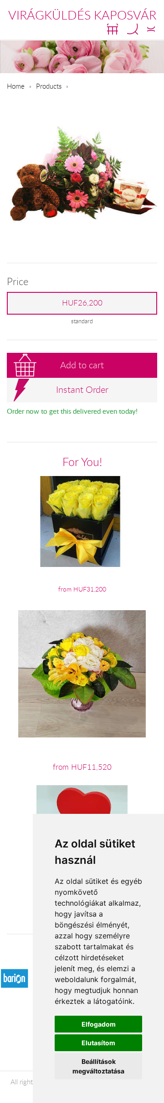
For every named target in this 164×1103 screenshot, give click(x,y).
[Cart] (112, 29)
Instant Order (82, 389)
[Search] (132, 29)
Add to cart (82, 365)
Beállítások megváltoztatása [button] (98, 1066)
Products (49, 85)
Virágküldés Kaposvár (82, 15)
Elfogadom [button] (99, 1024)
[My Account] (151, 29)
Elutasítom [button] (98, 1043)
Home (16, 85)
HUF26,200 (82, 303)
